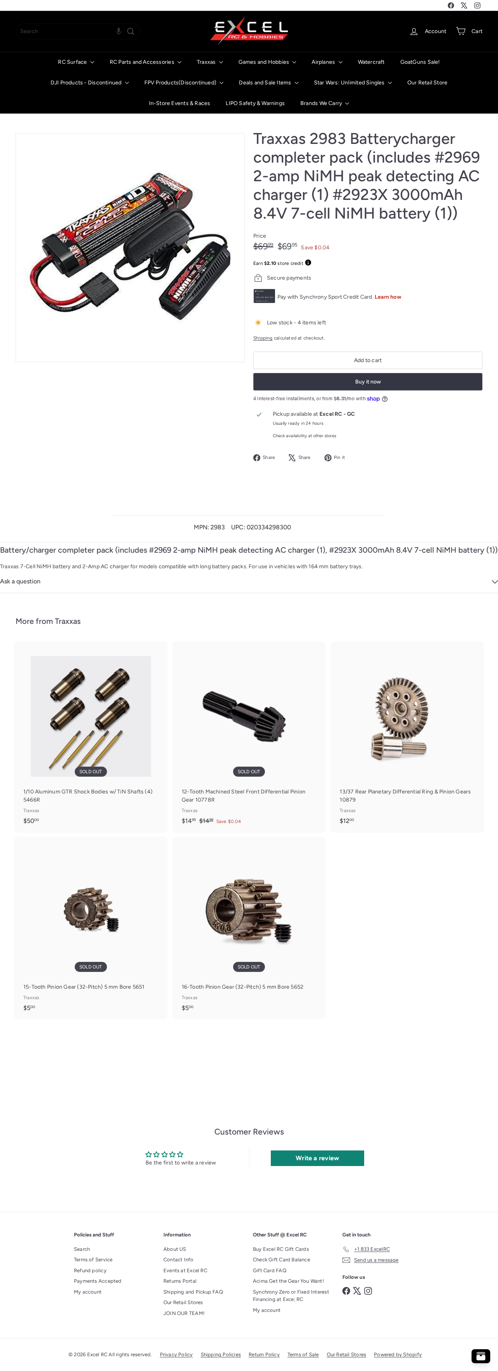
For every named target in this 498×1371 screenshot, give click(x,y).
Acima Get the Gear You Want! (288, 1281)
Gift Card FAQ (269, 1270)
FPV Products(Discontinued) (181, 82)
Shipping (263, 338)
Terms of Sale (303, 1354)
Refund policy (90, 1270)
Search (82, 1249)
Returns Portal (179, 1281)
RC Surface (73, 62)
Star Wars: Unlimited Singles (350, 82)
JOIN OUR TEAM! (184, 1313)
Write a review (317, 1158)
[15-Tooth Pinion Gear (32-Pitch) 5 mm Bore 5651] (91, 928)
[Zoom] (130, 247)
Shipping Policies (221, 1354)
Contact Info (178, 1259)
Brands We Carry (321, 103)
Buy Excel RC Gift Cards (281, 1249)
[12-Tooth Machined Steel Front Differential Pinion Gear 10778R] (249, 737)
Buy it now (368, 381)
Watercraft (371, 62)
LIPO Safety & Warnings (255, 103)
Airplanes (324, 62)
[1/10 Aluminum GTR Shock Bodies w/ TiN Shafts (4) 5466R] (91, 736)
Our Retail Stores (183, 1302)
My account (88, 1292)
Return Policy (264, 1354)
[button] (118, 31)
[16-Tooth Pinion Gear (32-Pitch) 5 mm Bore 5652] (249, 928)
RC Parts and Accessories (142, 62)
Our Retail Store (427, 82)
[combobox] (78, 31)
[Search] (130, 31)
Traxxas (207, 62)
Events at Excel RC (185, 1270)
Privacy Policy (176, 1354)
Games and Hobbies (264, 62)
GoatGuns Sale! (420, 62)
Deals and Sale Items (265, 82)
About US (174, 1249)
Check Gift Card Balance (281, 1259)
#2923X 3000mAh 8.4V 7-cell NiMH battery (406, 550)
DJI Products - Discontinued (87, 82)
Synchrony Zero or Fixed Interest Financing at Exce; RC (291, 1296)
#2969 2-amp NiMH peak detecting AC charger (232, 550)
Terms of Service (93, 1259)
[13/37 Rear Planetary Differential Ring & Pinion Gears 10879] (407, 736)
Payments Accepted (98, 1281)
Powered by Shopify (398, 1354)
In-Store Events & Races (179, 103)
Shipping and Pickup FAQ (193, 1292)
